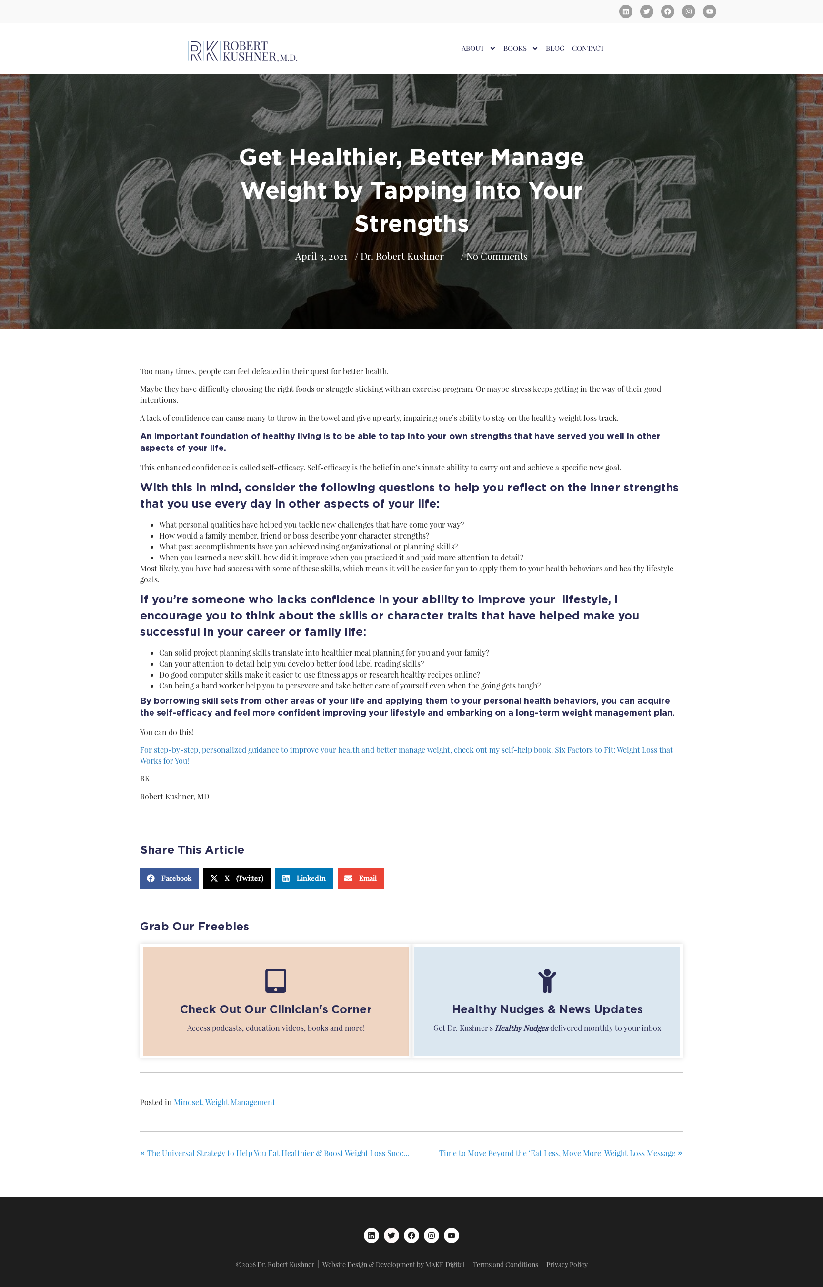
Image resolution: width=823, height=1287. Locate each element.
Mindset (188, 1102)
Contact (588, 48)
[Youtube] (709, 11)
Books (515, 48)
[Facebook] (667, 11)
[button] (169, 878)
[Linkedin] (625, 11)
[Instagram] (688, 11)
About (473, 48)
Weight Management (240, 1102)
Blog (555, 48)
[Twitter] (646, 11)
